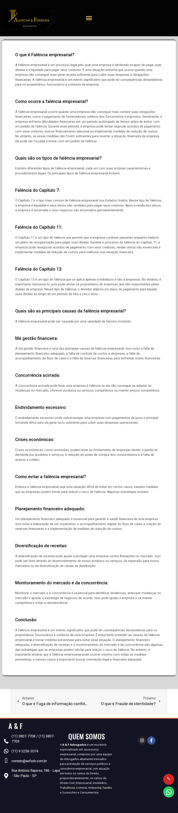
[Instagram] (142, 740)
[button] (89, 18)
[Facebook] (151, 740)
